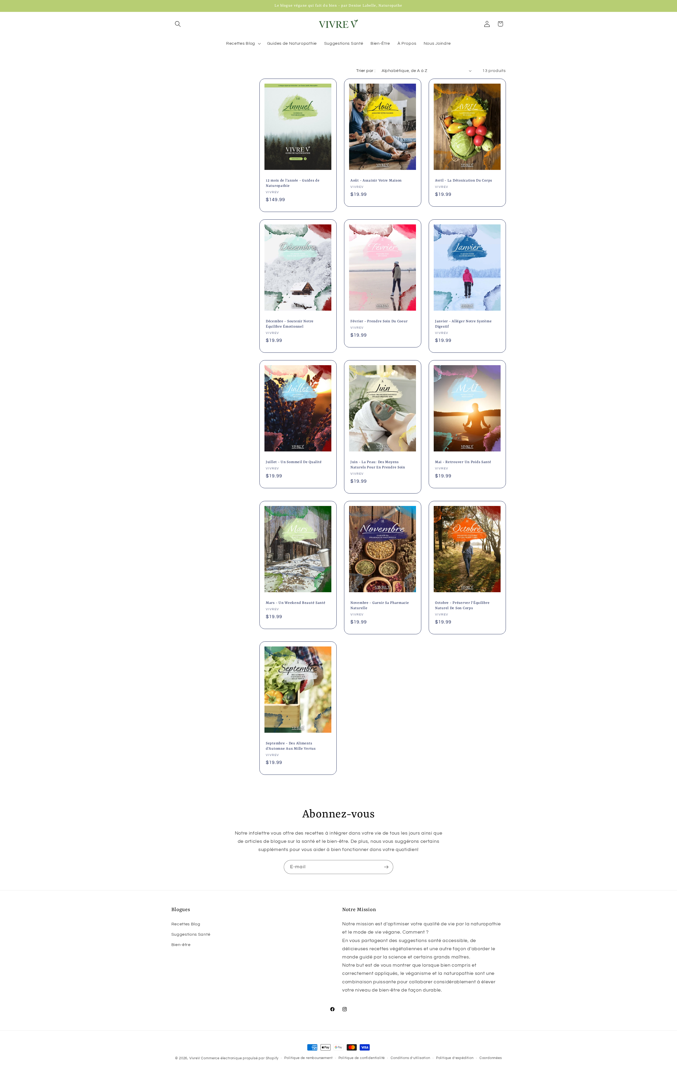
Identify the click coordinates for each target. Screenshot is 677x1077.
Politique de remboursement (308, 1058)
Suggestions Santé (191, 934)
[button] (178, 24)
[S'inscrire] (386, 867)
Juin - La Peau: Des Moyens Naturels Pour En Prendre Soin (377, 464)
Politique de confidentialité (361, 1058)
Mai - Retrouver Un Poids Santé (463, 462)
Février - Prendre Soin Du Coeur (379, 321)
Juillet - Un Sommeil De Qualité (294, 462)
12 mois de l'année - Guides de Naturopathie (293, 183)
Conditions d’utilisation (410, 1058)
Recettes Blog (185, 924)
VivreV (194, 1058)
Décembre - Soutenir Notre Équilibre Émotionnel (290, 324)
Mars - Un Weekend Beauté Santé (296, 603)
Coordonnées (490, 1058)
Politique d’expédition (455, 1058)
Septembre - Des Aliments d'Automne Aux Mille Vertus (291, 746)
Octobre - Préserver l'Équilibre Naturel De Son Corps (462, 605)
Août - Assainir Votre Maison (376, 181)
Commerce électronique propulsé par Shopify (239, 1058)
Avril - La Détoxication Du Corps (463, 181)
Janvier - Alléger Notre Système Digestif (463, 324)
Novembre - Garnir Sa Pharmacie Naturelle (379, 605)
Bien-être (181, 944)
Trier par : (365, 71)
